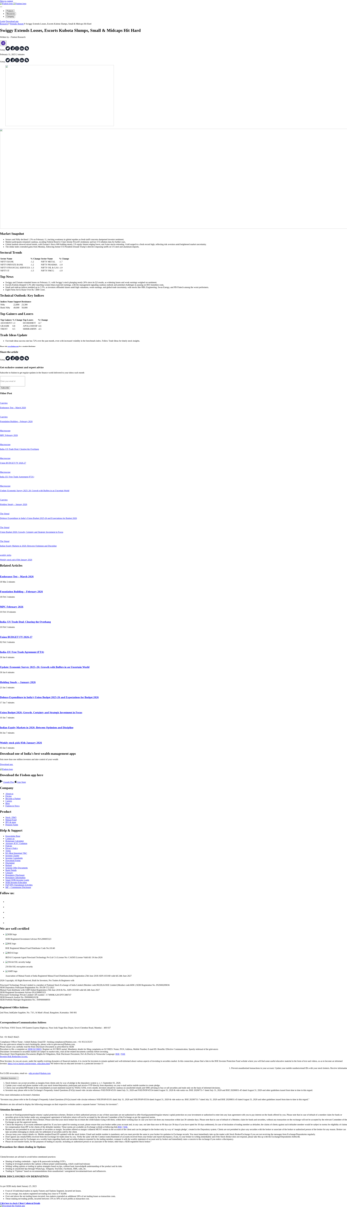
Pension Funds (11, 825)
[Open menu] (1, 6)
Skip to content (6, 1)
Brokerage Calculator (14, 841)
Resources (11, 14)
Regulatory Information (15, 877)
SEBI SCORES (34, 1049)
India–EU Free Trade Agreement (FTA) (22, 652)
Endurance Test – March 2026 (17, 576)
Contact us (10, 838)
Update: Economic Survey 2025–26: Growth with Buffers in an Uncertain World (44, 667)
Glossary (9, 873)
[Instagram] (7, 923)
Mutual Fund (11, 820)
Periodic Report (17, 24)
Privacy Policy (11, 848)
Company (10, 17)
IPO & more (10, 822)
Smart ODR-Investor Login (17, 880)
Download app (12, 21)
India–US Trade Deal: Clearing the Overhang (25, 621)
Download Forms (12, 860)
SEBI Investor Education (16, 882)
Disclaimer (10, 863)
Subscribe (5, 388)
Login (2, 21)
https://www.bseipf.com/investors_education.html (29, 1063)
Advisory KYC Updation (16, 843)
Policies (8, 846)
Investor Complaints (14, 858)
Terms (8, 851)
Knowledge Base (12, 836)
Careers (8, 801)
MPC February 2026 (11, 606)
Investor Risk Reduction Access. (14, 1056)
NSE (123, 1054)
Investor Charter (12, 855)
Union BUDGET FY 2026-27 (16, 637)
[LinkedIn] (7, 912)
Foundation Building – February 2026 (21, 591)
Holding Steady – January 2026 (18, 682)
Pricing (8, 796)
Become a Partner (13, 798)
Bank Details (11, 870)
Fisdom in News (12, 806)
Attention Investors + (9, 1078)
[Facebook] (7, 907)
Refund (8, 865)
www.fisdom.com (13, 346)
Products (10, 11)
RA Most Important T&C (16, 853)
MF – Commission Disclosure (18, 887)
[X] (7, 902)
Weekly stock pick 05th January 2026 (21, 742)
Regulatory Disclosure (15, 875)
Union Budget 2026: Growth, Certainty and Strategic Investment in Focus (41, 712)
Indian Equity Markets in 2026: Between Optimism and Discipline (36, 727)
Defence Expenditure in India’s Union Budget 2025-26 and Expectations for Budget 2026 (49, 697)
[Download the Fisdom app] (12, 1206)
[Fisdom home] (13, 3)
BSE (117, 1054)
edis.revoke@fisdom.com (40, 1073)
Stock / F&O (10, 817)
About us (9, 794)
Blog (7, 803)
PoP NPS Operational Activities (19, 885)
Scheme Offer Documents (16, 868)
